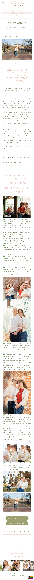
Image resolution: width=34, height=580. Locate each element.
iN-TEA (22, 162)
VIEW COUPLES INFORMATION (17, 523)
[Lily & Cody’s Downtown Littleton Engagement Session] (17, 49)
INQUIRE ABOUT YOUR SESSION (17, 518)
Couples (16, 63)
